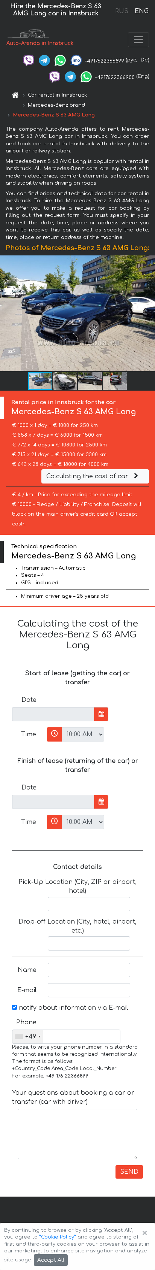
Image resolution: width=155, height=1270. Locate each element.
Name (27, 970)
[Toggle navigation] (138, 39)
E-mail (26, 990)
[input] (53, 714)
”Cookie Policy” (57, 1237)
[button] (65, 381)
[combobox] (27, 1036)
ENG (141, 11)
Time (28, 734)
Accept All (50, 1260)
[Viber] (28, 60)
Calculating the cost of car (88, 476)
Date (28, 700)
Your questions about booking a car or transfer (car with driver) (73, 1097)
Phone (26, 1022)
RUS (121, 11)
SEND (129, 1172)
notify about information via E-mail (72, 1007)
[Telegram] (44, 60)
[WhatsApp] (60, 60)
